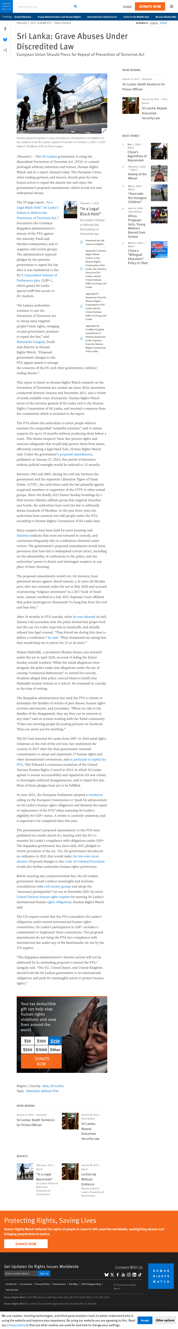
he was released (84, 616)
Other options (165, 1320)
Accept (145, 1320)
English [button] (127, 6)
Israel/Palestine (22, 16)
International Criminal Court (102, 16)
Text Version (12, 1289)
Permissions (59, 1284)
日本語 (163, 22)
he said (53, 637)
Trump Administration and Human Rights (59, 16)
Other (55, 1049)
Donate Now (150, 6)
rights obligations (59, 902)
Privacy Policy (42, 1284)
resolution (95, 794)
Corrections (26, 1284)
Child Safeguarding (91, 1284)
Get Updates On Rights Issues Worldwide (41, 1266)
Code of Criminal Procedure (85, 861)
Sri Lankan (49, 156)
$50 (27, 1041)
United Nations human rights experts (43, 896)
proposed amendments (76, 454)
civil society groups (57, 886)
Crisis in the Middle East (136, 16)
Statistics (23, 535)
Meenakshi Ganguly (31, 341)
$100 (41, 1041)
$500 (27, 1049)
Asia (46, 1085)
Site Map (73, 1284)
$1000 (41, 1049)
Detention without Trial (42, 1090)
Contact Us (11, 1284)
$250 (55, 1041)
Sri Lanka (57, 1085)
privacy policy (16, 1325)
